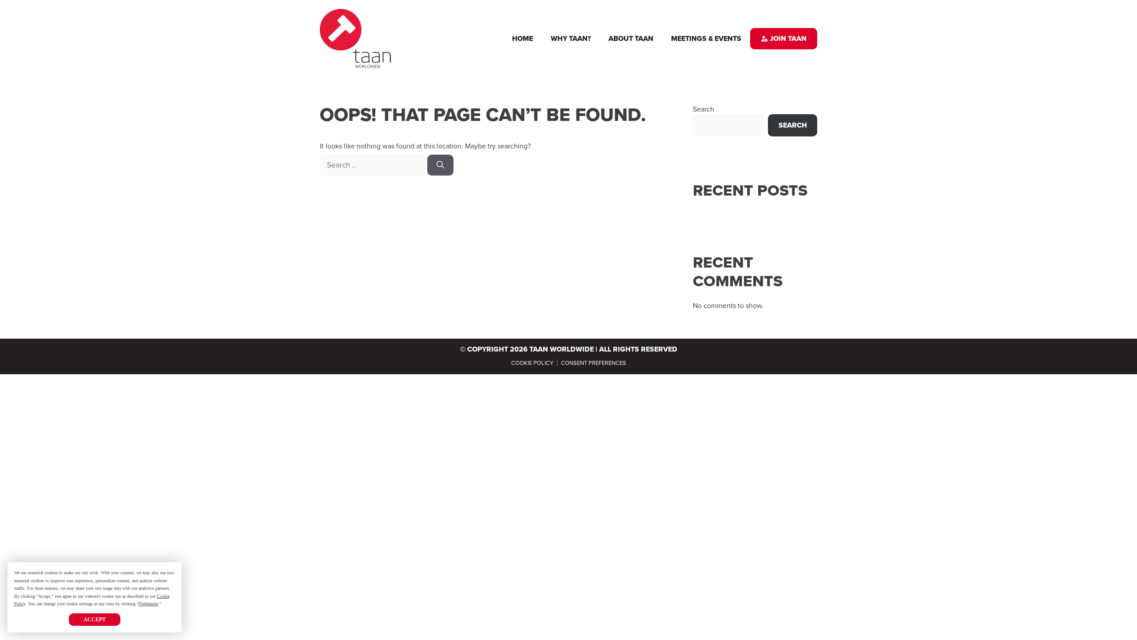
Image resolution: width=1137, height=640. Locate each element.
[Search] (440, 165)
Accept (94, 619)
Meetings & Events (706, 38)
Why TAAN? (571, 38)
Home (522, 38)
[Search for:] (373, 165)
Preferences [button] (148, 603)
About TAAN (630, 38)
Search (703, 109)
